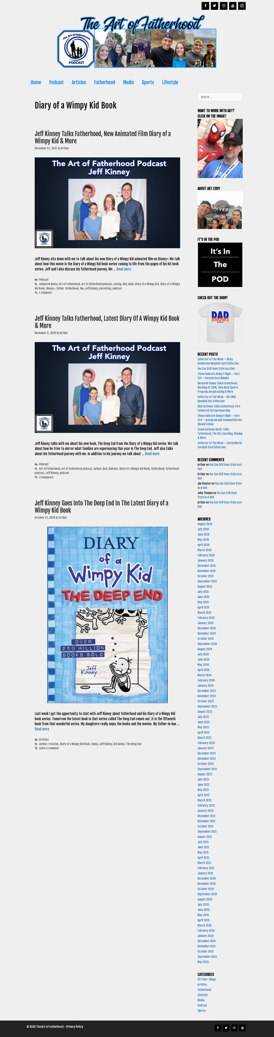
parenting (105, 288)
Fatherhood (104, 82)
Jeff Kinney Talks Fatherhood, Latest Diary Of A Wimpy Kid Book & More (107, 322)
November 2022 (207, 758)
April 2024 (204, 670)
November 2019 (206, 946)
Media (128, 82)
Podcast (56, 82)
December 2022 (207, 753)
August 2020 (205, 899)
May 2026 (203, 539)
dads (131, 284)
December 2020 (207, 878)
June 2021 (203, 847)
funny (94, 744)
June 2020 (204, 909)
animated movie (48, 284)
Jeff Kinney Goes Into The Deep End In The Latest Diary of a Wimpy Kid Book (101, 506)
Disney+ (50, 288)
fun (82, 288)
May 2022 (203, 790)
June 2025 (203, 597)
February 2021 (206, 868)
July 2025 (203, 591)
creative (53, 744)
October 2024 (206, 638)
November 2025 (207, 571)
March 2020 (205, 925)
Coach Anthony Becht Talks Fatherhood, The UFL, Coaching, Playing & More (220, 434)
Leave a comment (49, 748)
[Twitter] (214, 6)
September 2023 (207, 706)
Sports (148, 82)
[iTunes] (242, 6)
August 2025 (205, 586)
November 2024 (207, 633)
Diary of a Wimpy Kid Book (134, 469)
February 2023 (206, 743)
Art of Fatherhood (69, 284)
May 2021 (203, 852)
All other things (207, 979)
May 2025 (203, 602)
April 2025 (203, 607)
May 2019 (203, 962)
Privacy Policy (74, 1027)
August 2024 (205, 649)
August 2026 (205, 524)
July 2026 (203, 529)
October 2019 (205, 951)
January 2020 (206, 936)
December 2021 (206, 816)
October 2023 (206, 701)
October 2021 (205, 826)
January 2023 (206, 748)
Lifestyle (170, 82)
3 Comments (46, 477)
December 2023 (207, 691)
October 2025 (206, 576)
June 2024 (204, 659)
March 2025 (204, 612)
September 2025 (207, 581)
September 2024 (207, 644)
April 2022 (203, 795)
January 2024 (206, 685)
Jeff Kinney (91, 288)
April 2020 (204, 920)
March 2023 (205, 737)
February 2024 (206, 680)
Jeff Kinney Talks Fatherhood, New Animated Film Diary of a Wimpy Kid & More (103, 137)
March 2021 (204, 863)
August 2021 (205, 837)
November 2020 (207, 883)
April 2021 (203, 857)
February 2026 (206, 555)
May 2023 (203, 727)
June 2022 (203, 784)
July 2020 (203, 904)
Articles (79, 82)
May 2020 (203, 915)
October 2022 (206, 764)
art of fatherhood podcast (96, 284)
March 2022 (204, 800)
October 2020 (206, 889)
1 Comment (45, 293)
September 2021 (207, 831)
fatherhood (71, 288)
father (60, 288)
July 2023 (203, 717)
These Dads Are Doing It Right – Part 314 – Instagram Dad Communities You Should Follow (220, 420)
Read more (124, 269)
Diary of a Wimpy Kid (147, 284)
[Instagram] (223, 6)
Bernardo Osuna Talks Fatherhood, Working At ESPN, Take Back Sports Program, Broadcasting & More (218, 387)
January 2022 (205, 810)
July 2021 (203, 842)
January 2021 (205, 873)
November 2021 (206, 821)
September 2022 (207, 769)
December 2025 (207, 565)
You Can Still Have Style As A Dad (216, 368)
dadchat (113, 469)
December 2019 (206, 941)
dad (125, 284)
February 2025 (206, 618)
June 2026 (204, 534)
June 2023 (204, 722)
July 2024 (203, 654)
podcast (117, 288)
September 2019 (207, 956)
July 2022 (203, 779)
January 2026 (206, 560)
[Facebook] (205, 6)
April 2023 (204, 732)
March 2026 (205, 550)
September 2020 (207, 894)
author (97, 469)
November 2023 (207, 696)
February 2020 (206, 930)
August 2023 (205, 711)
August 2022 (205, 774)
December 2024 (207, 628)
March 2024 (205, 675)
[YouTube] (233, 6)
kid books (119, 744)
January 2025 (205, 623)
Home (36, 82)
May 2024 (203, 664)
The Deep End (133, 744)
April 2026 (204, 545)
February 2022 (206, 805)
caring (117, 284)
